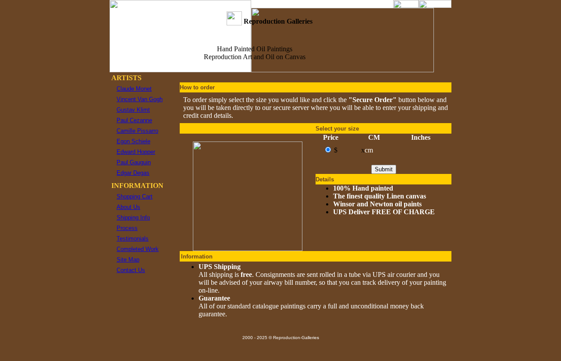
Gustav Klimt (133, 109)
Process (127, 228)
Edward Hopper (136, 152)
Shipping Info (133, 217)
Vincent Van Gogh (140, 99)
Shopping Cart (135, 196)
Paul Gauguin (134, 162)
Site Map (128, 259)
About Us (128, 207)
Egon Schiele (133, 141)
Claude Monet (134, 88)
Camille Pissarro (137, 130)
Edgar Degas (133, 173)
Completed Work (138, 249)
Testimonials (133, 238)
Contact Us (131, 270)
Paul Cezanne (134, 120)
